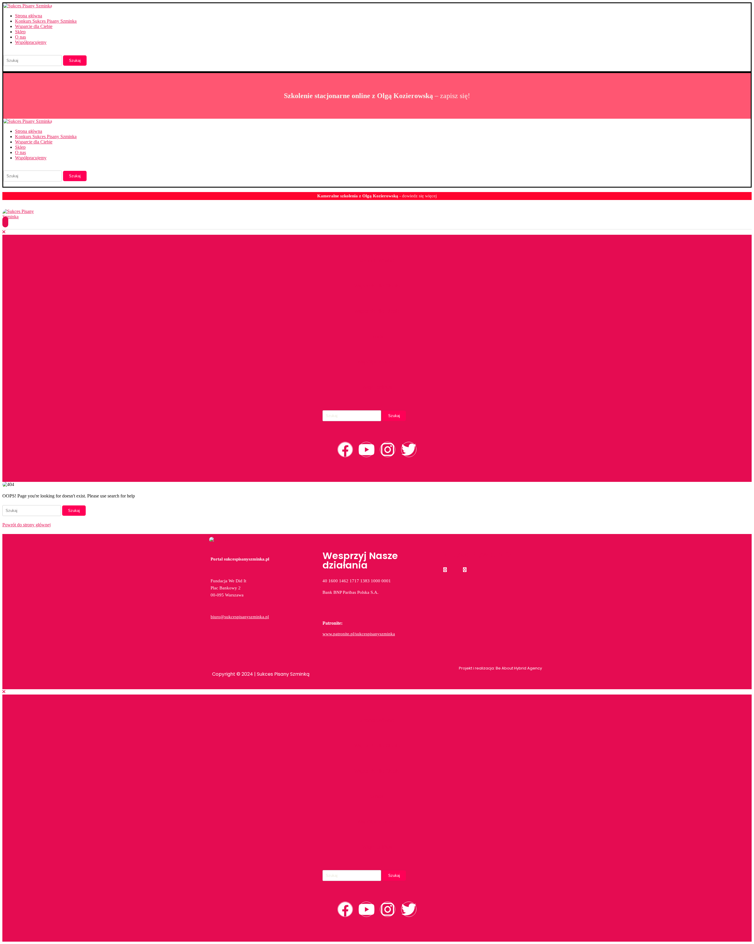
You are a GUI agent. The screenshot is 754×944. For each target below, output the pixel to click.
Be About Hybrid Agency (518, 668)
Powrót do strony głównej (26, 524)
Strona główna (28, 15)
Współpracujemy (31, 42)
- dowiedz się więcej (377, 196)
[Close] (3, 231)
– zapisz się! (377, 96)
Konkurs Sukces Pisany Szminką (46, 21)
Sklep (20, 31)
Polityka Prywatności (477, 554)
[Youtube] (366, 449)
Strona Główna (377, 260)
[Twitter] (408, 449)
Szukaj (75, 60)
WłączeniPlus (377, 387)
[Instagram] (387, 449)
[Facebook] (345, 449)
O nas (20, 36)
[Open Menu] (5, 221)
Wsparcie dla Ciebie (33, 26)
